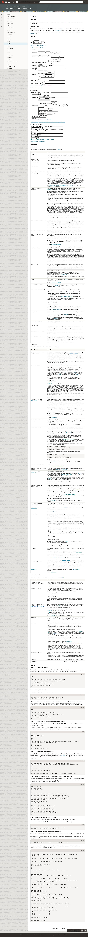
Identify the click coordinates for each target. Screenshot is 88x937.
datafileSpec (34, 400)
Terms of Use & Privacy (49, 935)
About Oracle (27, 935)
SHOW (71, 643)
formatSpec (53, 461)
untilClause (33, 569)
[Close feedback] (68, 930)
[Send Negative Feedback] (82, 930)
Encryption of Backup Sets (56, 244)
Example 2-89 (79, 552)
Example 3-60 (68, 641)
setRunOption (33, 33)
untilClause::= (62, 122)
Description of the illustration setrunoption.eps (40, 119)
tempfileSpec (34, 508)
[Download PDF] (2, 23)
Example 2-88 (79, 473)
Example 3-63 (64, 274)
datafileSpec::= (48, 122)
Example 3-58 (49, 365)
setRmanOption (58, 30)
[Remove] (39, 2)
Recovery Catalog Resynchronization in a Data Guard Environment (61, 185)
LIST (66, 643)
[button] (6, 2)
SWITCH (72, 439)
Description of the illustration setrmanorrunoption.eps (42, 139)
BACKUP (66, 279)
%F (49, 612)
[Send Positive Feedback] (85, 930)
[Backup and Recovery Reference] (2, 20)
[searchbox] (61, 2)
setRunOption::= (42, 47)
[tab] (55, 674)
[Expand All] (2, 17)
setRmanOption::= (35, 47)
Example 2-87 (68, 432)
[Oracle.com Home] (2, 2)
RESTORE (71, 353)
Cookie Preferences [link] (58, 935)
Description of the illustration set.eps (38, 45)
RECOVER (76, 353)
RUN (62, 29)
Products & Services (40, 935)
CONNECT (63, 755)
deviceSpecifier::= (34, 88)
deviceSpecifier (34, 606)
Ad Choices (66, 935)
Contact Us (33, 935)
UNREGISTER (76, 643)
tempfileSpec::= (55, 122)
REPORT (68, 643)
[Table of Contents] (2, 14)
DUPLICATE (65, 439)
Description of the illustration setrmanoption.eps (40, 85)
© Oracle (21, 935)
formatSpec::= (42, 88)
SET (49, 382)
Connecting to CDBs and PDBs (57, 466)
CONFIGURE (66, 22)
